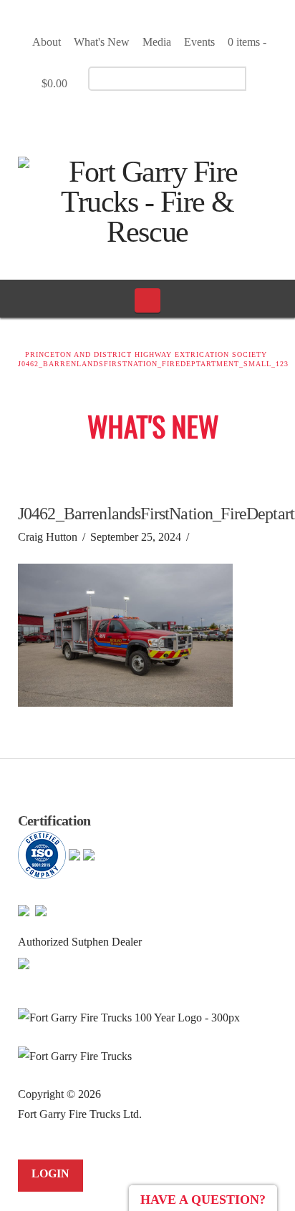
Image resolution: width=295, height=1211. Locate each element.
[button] (148, 300)
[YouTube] (151, 118)
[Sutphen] (23, 962)
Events (199, 42)
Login (50, 1173)
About (46, 42)
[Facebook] (126, 118)
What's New (102, 42)
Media (156, 42)
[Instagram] (176, 118)
